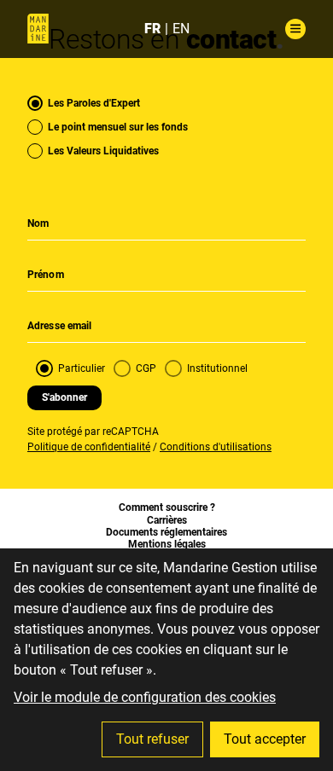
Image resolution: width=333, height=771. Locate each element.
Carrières (167, 520)
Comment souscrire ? (167, 507)
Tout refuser (152, 739)
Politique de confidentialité (88, 447)
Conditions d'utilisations (216, 447)
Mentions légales (167, 544)
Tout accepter (265, 739)
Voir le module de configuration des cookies (145, 697)
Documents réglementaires (166, 532)
